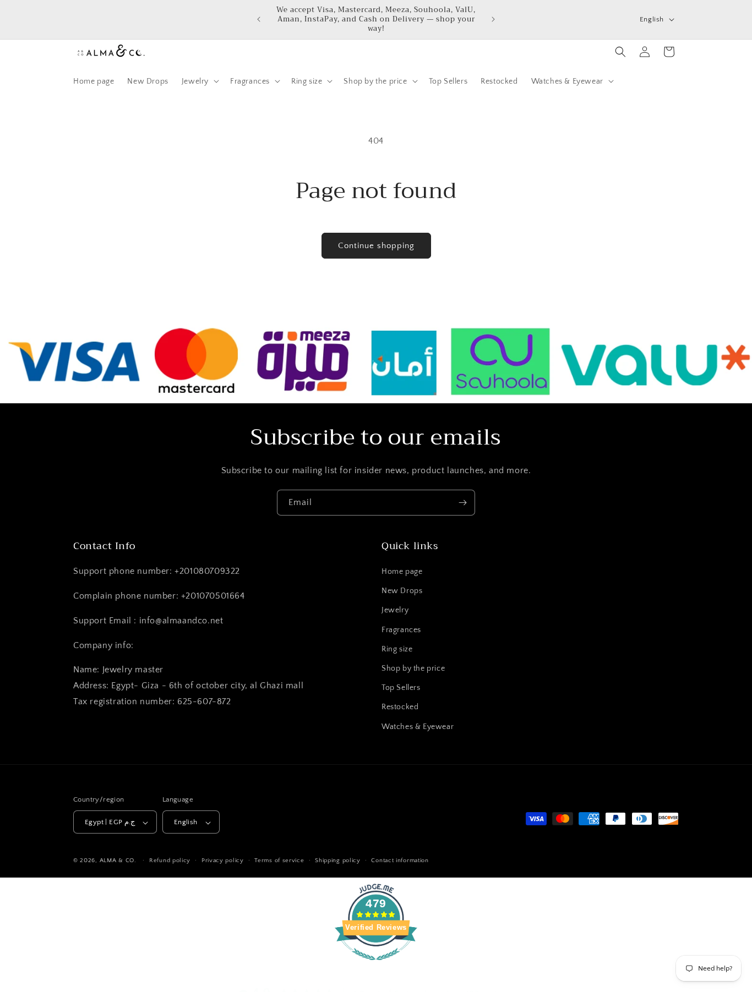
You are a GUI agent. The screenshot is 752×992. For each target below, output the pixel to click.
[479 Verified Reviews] (376, 966)
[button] (199, 80)
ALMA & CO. (118, 861)
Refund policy (169, 861)
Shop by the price (413, 669)
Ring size (397, 649)
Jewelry (395, 610)
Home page (402, 572)
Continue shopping (376, 245)
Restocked (400, 707)
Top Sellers (401, 688)
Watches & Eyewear (418, 726)
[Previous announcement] (259, 19)
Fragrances (401, 630)
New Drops (402, 591)
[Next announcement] (493, 19)
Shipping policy (338, 861)
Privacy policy (222, 861)
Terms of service (279, 861)
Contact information (399, 861)
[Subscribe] (462, 503)
